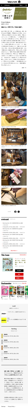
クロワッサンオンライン (20, 14)
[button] (25, 292)
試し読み (19, 270)
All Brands (7, 5)
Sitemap (3, 406)
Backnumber (23, 254)
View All (24, 283)
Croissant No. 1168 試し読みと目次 (14, 243)
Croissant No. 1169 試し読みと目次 (14, 238)
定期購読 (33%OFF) (20, 278)
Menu (21, 5)
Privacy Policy (11, 406)
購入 (19, 274)
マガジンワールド (14, 2)
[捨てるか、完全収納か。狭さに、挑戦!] (7, 264)
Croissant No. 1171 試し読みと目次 (14, 226)
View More (13, 250)
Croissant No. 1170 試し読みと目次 (14, 232)
